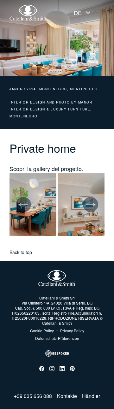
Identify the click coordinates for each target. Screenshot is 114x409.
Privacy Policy (70, 330)
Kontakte (67, 396)
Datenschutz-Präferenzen (57, 338)
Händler (91, 396)
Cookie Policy (42, 330)
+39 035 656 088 (33, 396)
